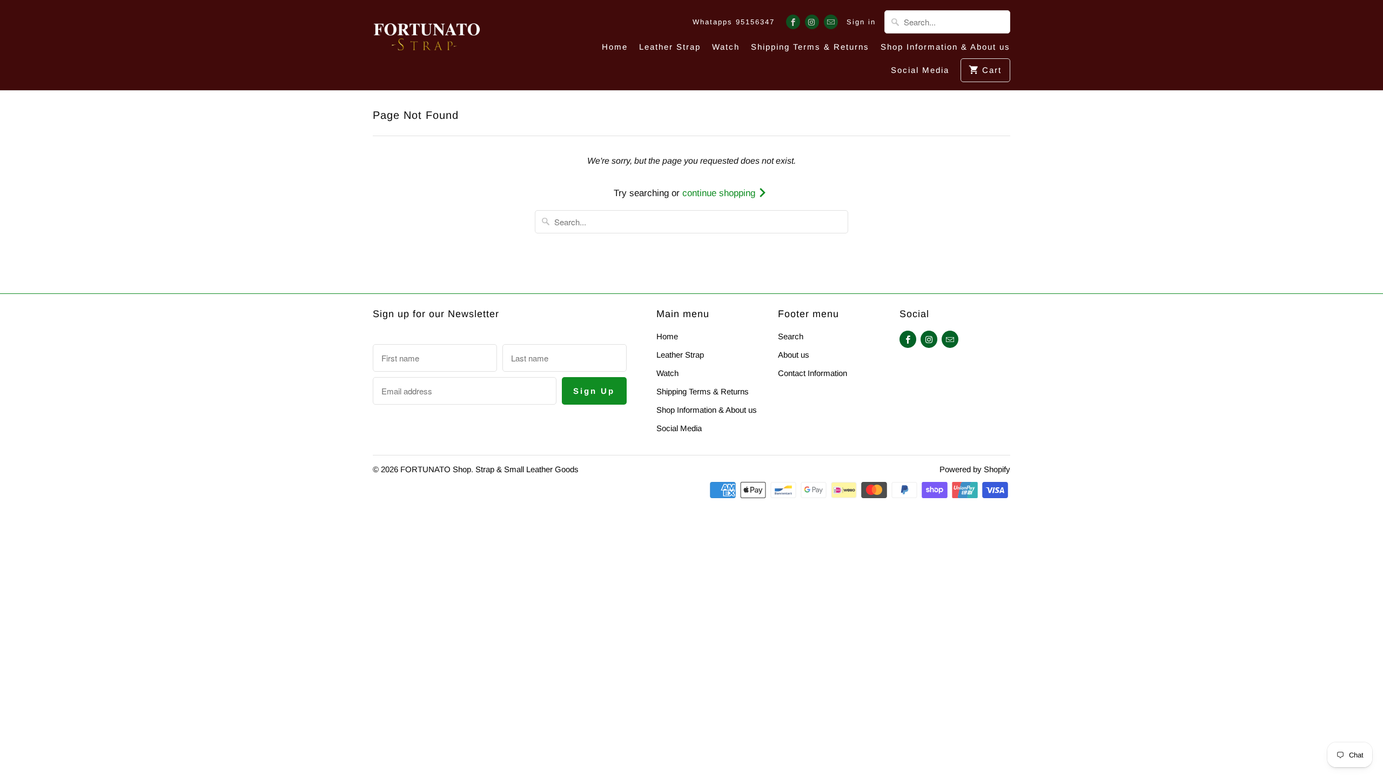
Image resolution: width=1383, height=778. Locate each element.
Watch (726, 46)
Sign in (861, 22)
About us (793, 354)
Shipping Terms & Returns (810, 46)
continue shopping (720, 193)
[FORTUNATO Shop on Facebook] (793, 22)
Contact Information (812, 373)
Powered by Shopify (974, 469)
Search (790, 336)
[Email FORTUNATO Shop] (831, 22)
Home (615, 46)
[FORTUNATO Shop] (427, 40)
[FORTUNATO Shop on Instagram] (812, 22)
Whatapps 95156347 (734, 22)
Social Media (920, 70)
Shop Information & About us (945, 46)
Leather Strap (670, 46)
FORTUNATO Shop (435, 469)
